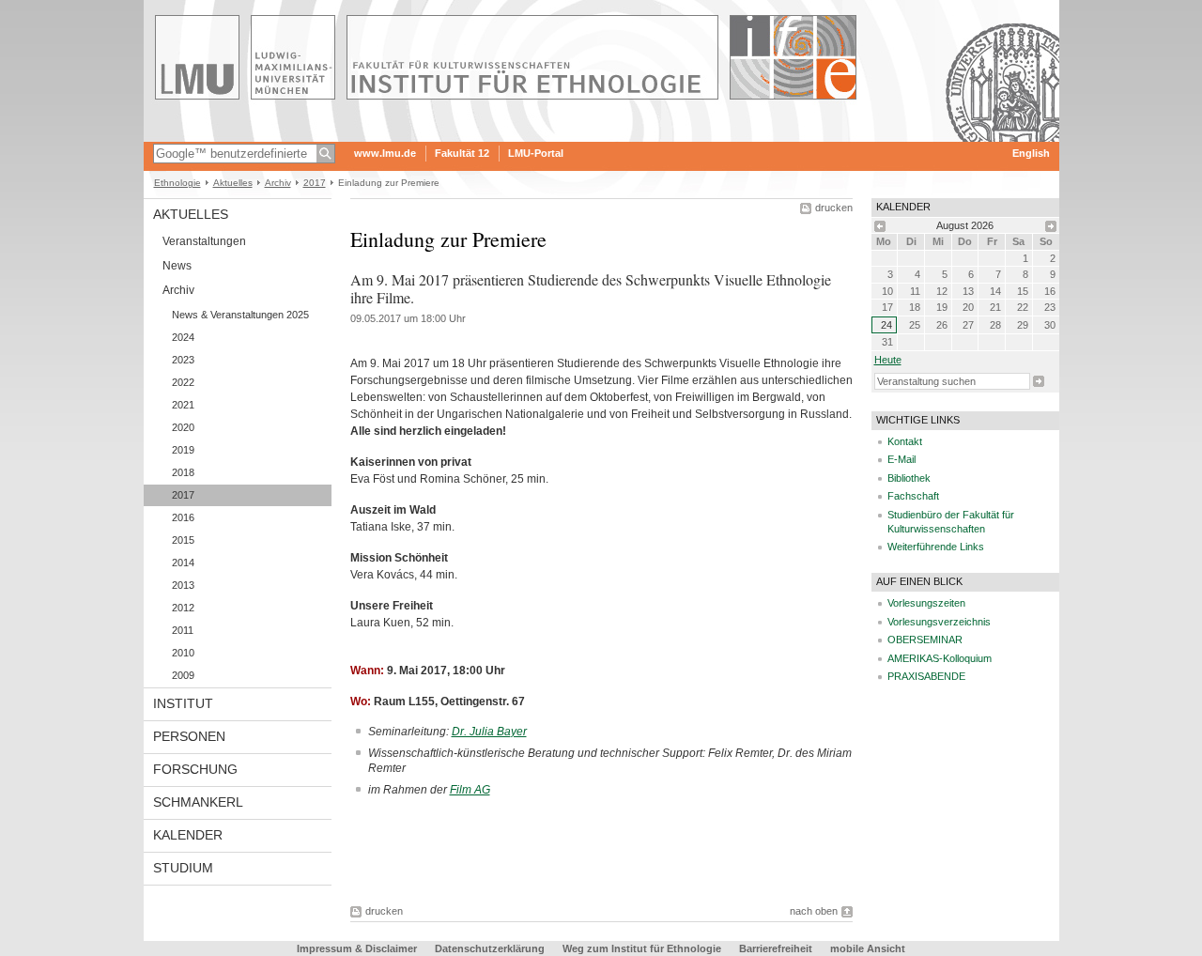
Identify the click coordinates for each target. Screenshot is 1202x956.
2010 (183, 652)
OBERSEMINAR (925, 639)
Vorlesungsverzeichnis (939, 621)
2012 (183, 607)
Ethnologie (177, 182)
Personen (189, 736)
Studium (183, 867)
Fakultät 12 (462, 153)
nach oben (814, 911)
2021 (183, 404)
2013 (183, 585)
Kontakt (904, 441)
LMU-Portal (535, 153)
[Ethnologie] (601, 135)
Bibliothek (909, 478)
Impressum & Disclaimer (357, 948)
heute (888, 359)
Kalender (188, 834)
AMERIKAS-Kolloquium (939, 658)
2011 (182, 630)
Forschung (195, 769)
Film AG (470, 789)
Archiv (278, 182)
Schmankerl (198, 802)
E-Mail (901, 459)
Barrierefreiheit (777, 948)
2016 (183, 517)
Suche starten (1038, 381)
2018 (183, 472)
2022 (183, 382)
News (177, 265)
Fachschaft (913, 495)
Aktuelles (233, 182)
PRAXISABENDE (926, 676)
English (1031, 153)
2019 (183, 449)
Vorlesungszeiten (926, 603)
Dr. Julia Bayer (489, 731)
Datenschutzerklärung (490, 948)
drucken (834, 207)
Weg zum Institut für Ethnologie (641, 948)
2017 (314, 182)
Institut (183, 703)
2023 (183, 359)
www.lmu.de (385, 153)
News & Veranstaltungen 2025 (240, 314)
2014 (183, 562)
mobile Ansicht (867, 948)
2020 (183, 427)
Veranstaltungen (204, 241)
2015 (183, 540)
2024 (183, 337)
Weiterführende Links (935, 546)
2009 (183, 675)
